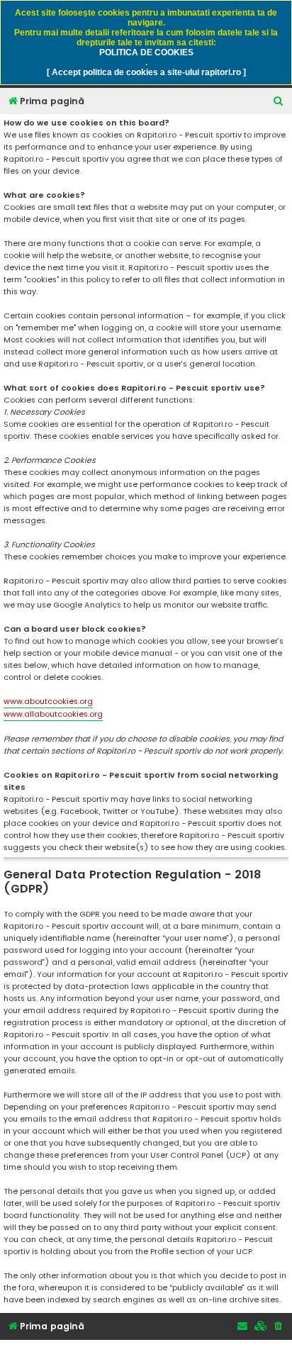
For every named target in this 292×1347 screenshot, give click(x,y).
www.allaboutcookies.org (53, 714)
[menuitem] (278, 101)
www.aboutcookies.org (48, 701)
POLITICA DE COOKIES (146, 52)
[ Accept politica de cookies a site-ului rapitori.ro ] (146, 72)
